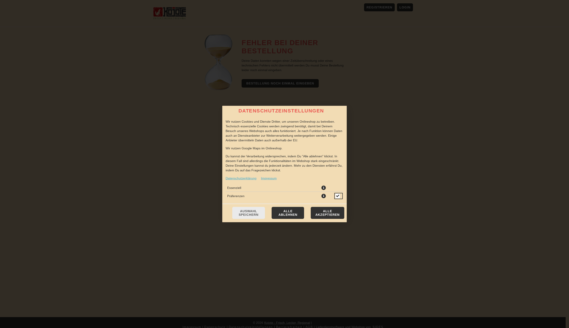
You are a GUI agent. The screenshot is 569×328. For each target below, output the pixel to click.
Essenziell (234, 188)
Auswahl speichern (248, 212)
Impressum (269, 178)
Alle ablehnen (287, 212)
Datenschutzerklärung (241, 178)
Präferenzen (235, 196)
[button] (323, 188)
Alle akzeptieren (327, 212)
